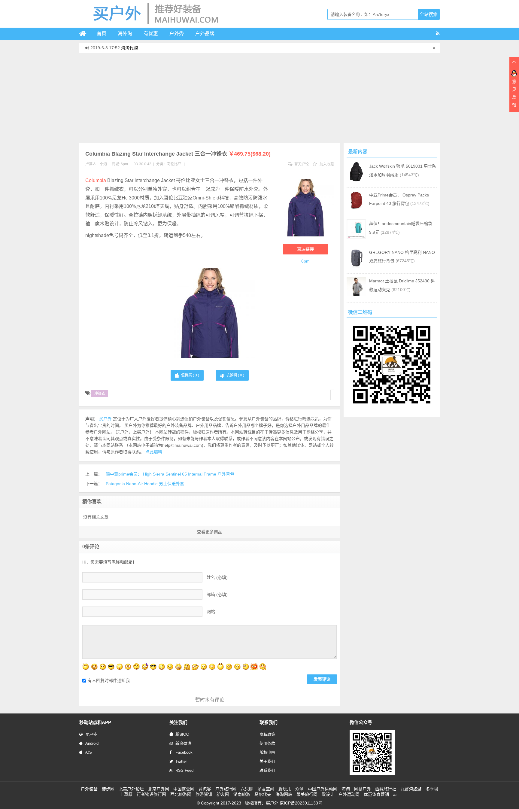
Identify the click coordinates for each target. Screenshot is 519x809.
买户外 (91, 734)
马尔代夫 (262, 794)
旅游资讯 (204, 794)
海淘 (345, 788)
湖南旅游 (241, 794)
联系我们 (267, 770)
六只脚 (247, 788)
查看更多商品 (209, 531)
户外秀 (176, 33)
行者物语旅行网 (151, 794)
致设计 (328, 794)
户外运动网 (349, 794)
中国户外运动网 (322, 788)
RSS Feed (184, 770)
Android (92, 743)
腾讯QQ (182, 734)
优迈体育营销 (376, 794)
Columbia (95, 180)
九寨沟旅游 (410, 788)
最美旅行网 (306, 794)
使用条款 (267, 743)
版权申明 (267, 752)
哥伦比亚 (174, 164)
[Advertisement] (259, 98)
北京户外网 (158, 788)
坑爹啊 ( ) (235, 375)
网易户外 (362, 788)
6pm (124, 164)
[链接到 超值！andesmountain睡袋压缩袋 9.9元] (356, 237)
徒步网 (108, 788)
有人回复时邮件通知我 (109, 680)
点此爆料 (153, 451)
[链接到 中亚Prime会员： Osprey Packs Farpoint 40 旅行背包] (356, 208)
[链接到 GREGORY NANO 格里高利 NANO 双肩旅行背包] (356, 266)
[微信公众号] (372, 774)
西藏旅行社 (385, 788)
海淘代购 (129, 47)
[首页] (85, 34)
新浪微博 (183, 743)
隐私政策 (267, 734)
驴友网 (223, 794)
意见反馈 (514, 93)
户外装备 (89, 788)
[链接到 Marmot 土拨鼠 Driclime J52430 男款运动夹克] (356, 294)
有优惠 (151, 33)
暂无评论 (301, 164)
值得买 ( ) (190, 375)
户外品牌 (204, 33)
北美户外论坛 (131, 788)
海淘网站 (283, 794)
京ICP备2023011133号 (301, 803)
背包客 (205, 788)
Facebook (184, 752)
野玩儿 (284, 788)
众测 (299, 788)
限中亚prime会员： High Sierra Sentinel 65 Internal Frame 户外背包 (170, 474)
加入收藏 (326, 164)
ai (394, 794)
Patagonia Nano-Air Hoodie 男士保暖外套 (145, 483)
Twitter (181, 761)
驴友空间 (265, 788)
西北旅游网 (180, 794)
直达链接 (305, 249)
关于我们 (267, 761)
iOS (88, 752)
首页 (101, 33)
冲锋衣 (99, 393)
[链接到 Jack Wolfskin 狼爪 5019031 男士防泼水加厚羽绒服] (356, 180)
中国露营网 (183, 788)
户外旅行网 (225, 788)
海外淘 (125, 33)
